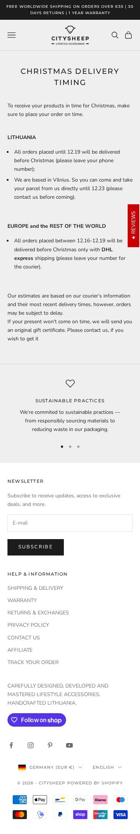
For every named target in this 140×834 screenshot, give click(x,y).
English (103, 767)
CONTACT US (23, 637)
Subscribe (35, 547)
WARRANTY (22, 600)
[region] (70, 406)
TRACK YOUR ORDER (33, 662)
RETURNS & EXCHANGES (38, 612)
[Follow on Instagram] (30, 745)
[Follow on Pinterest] (50, 745)
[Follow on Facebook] (11, 745)
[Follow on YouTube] (69, 745)
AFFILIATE (19, 650)
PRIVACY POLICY (28, 625)
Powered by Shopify (95, 783)
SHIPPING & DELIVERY (35, 588)
